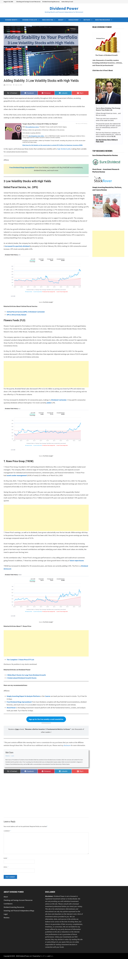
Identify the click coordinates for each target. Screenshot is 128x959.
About (6, 897)
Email (6, 867)
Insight (61, 20)
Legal (5, 914)
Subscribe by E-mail (67, 1)
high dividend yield (63, 149)
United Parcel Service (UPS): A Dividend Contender (26, 312)
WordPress (43, 956)
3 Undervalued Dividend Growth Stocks (21, 678)
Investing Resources (102, 20)
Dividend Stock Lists (29, 20)
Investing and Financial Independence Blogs (19, 911)
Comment (7, 831)
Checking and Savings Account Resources (28, 1)
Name (6, 858)
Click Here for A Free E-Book (102, 70)
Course (47, 696)
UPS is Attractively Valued (16, 315)
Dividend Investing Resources (51, 1)
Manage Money (73, 20)
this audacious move (32, 127)
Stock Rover (11, 708)
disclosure (67, 745)
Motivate (87, 20)
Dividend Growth (11, 20)
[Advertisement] (46, 374)
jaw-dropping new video (36, 136)
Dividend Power (64, 8)
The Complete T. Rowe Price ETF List (20, 659)
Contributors (8, 904)
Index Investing (47, 20)
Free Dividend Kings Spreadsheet (22, 167)
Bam (51, 956)
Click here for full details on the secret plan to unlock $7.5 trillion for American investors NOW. (52, 145)
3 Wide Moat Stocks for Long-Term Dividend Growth (26, 675)
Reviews (6, 917)
